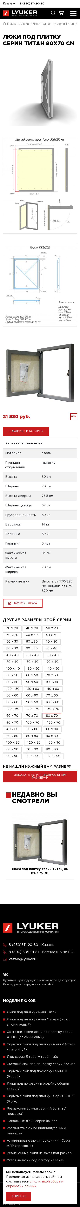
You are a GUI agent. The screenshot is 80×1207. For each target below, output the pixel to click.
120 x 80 (34, 742)
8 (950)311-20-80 (32, 4)
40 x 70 (33, 709)
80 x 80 (32, 736)
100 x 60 (52, 702)
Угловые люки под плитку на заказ (35, 1160)
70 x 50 (52, 675)
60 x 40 (53, 655)
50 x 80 (32, 729)
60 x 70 (12, 715)
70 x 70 (32, 715)
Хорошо (19, 1196)
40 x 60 (53, 689)
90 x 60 (32, 702)
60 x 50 (32, 675)
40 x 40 (12, 655)
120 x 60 (12, 709)
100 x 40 (13, 668)
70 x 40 (12, 662)
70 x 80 (12, 736)
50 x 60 (12, 695)
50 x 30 (12, 641)
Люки (25, 24)
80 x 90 (52, 749)
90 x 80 (52, 736)
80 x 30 (12, 648)
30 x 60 (33, 689)
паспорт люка (24, 603)
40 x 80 (12, 729)
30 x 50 (33, 668)
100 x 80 (13, 742)
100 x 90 (32, 756)
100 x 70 (32, 722)
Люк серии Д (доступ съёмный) (32, 1056)
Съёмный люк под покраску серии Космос (41, 1064)
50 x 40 (33, 655)
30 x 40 (51, 648)
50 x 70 (53, 709)
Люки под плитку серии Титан (53, 24)
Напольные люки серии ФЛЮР (32, 1121)
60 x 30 (32, 641)
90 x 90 (12, 756)
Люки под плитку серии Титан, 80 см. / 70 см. (40, 871)
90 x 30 (32, 648)
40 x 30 (51, 635)
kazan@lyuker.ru (23, 959)
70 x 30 (51, 641)
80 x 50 (12, 682)
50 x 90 (54, 742)
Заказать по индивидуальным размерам (40, 776)
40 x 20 (32, 628)
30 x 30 (32, 635)
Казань (8, 4)
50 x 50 (12, 675)
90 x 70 (12, 722)
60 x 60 (32, 695)
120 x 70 (53, 722)
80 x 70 (52, 715)
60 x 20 (12, 635)
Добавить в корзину (25, 431)
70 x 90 (32, 749)
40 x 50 (53, 668)
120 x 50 (12, 689)
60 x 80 (52, 729)
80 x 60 (12, 702)
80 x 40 (32, 662)
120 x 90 (53, 756)
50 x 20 (52, 628)
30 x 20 (12, 628)
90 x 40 (52, 662)
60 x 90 (12, 749)
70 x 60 (52, 695)
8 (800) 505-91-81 (24, 952)
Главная (12, 24)
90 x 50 (32, 682)
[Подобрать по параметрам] (53, 13)
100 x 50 (52, 682)
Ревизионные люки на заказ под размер (39, 1153)
